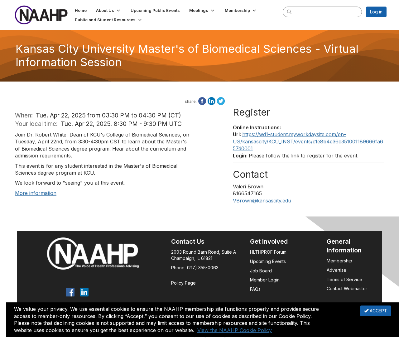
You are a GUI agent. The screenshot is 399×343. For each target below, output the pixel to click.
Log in (376, 11)
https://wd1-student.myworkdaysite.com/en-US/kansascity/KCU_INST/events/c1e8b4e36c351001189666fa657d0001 (308, 141)
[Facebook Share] (202, 100)
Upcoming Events (268, 261)
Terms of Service (344, 279)
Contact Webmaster (347, 288)
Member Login (265, 279)
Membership (339, 260)
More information (35, 193)
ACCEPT (377, 310)
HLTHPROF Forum (268, 252)
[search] (289, 12)
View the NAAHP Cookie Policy (234, 330)
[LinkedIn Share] (211, 100)
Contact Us (187, 241)
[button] (108, 10)
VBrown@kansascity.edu (262, 200)
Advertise (337, 270)
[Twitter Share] (221, 100)
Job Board (261, 270)
